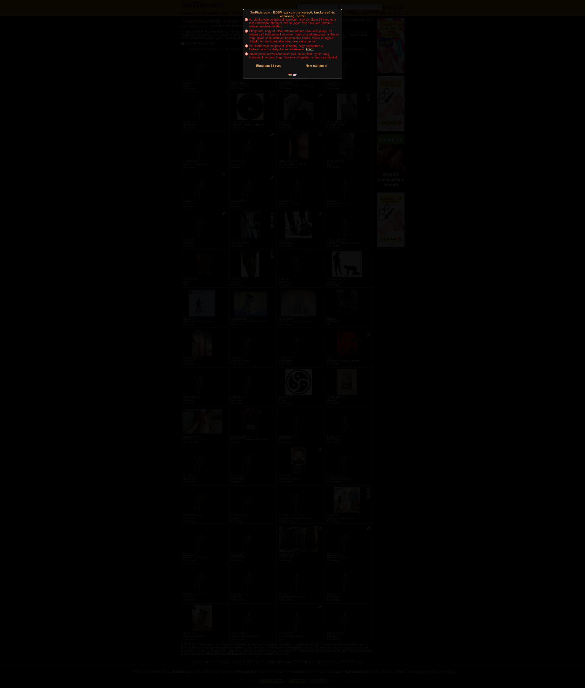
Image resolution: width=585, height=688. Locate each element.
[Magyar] (290, 75)
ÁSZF (310, 49)
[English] (295, 75)
